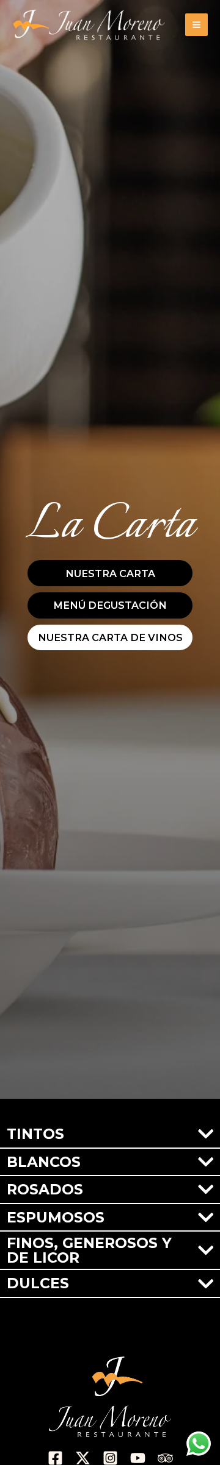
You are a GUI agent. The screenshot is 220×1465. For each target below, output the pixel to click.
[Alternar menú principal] (196, 24)
